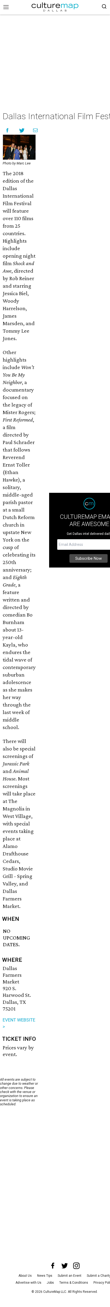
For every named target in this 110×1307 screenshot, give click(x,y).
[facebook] (53, 1266)
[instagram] (76, 1266)
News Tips (44, 1276)
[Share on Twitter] (22, 130)
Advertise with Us (28, 1283)
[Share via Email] (35, 130)
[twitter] (64, 1266)
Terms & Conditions (73, 1283)
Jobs (50, 1283)
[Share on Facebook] (7, 130)
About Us (25, 1276)
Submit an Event (69, 1276)
